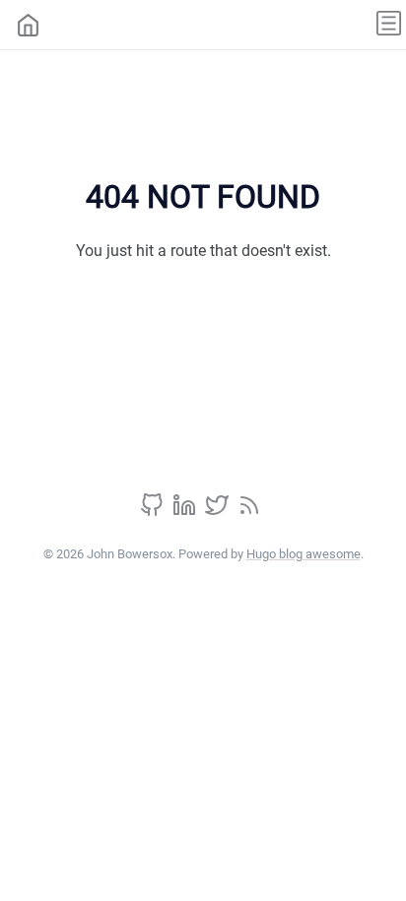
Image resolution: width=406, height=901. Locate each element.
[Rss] (249, 511)
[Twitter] (219, 511)
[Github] (154, 511)
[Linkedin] (186, 511)
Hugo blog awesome (303, 554)
